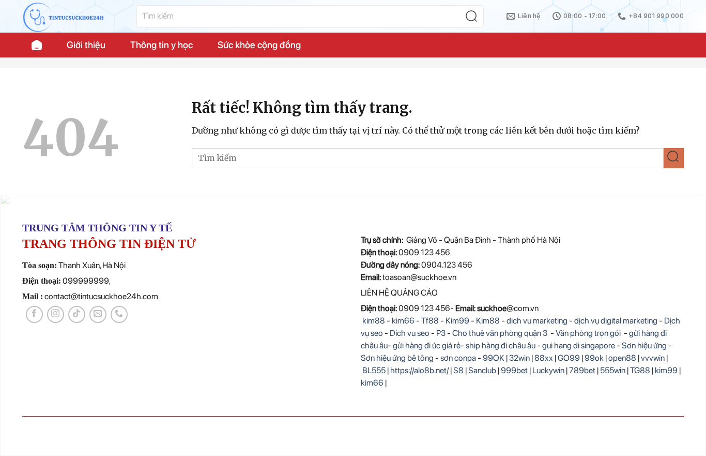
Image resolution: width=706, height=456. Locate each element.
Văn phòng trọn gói (588, 333)
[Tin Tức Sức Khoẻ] (71, 16)
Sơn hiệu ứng (644, 345)
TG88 (640, 370)
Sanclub (482, 370)
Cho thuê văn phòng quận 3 (499, 333)
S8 (458, 370)
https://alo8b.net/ (419, 370)
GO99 (569, 358)
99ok (594, 358)
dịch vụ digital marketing (615, 321)
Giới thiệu (86, 44)
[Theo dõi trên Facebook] (34, 314)
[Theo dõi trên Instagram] (55, 314)
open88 (622, 358)
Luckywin (548, 370)
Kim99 (457, 321)
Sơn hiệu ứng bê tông (397, 358)
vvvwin (653, 358)
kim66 (403, 321)
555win (612, 370)
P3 (441, 333)
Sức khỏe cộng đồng (259, 44)
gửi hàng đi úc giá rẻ (427, 345)
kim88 (373, 321)
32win (519, 358)
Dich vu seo (409, 333)
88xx (543, 358)
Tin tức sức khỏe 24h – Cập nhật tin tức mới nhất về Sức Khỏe (36, 45)
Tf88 (430, 321)
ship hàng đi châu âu (500, 345)
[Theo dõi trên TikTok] (76, 314)
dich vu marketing (537, 321)
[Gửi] (474, 16)
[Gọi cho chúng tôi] (119, 314)
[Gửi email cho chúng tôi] (97, 314)
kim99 (666, 370)
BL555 (374, 370)
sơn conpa (458, 358)
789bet (582, 370)
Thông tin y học (161, 44)
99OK (493, 358)
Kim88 (488, 321)
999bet (514, 370)
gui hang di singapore (578, 345)
